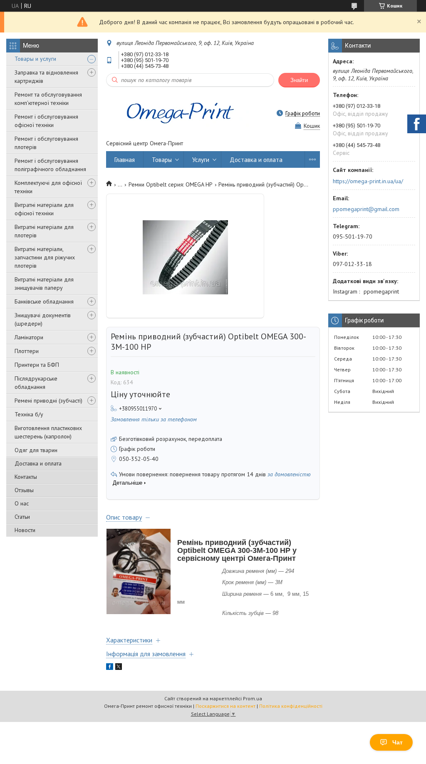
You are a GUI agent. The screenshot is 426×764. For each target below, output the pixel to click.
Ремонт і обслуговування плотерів (46, 143)
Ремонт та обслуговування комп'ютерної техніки (48, 99)
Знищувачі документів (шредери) (43, 319)
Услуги (200, 160)
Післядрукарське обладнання (36, 383)
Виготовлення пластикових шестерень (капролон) (48, 432)
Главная (124, 160)
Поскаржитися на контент (225, 706)
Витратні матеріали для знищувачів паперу (44, 283)
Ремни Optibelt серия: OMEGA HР (171, 184)
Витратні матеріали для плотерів (44, 231)
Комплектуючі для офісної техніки (48, 187)
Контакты (26, 476)
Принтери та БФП (37, 364)
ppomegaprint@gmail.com (366, 209)
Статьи (22, 516)
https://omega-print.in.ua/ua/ (368, 181)
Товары (162, 160)
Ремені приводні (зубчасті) (48, 400)
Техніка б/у (29, 414)
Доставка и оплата (38, 463)
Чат (397, 742)
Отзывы (24, 490)
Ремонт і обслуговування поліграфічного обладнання (50, 165)
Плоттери (27, 351)
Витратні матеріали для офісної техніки (44, 209)
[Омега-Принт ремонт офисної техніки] (179, 113)
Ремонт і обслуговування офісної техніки (46, 121)
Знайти (299, 80)
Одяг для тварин (36, 450)
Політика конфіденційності (290, 706)
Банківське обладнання (44, 301)
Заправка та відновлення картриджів (46, 77)
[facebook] (109, 668)
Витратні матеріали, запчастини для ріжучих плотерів (45, 257)
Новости (25, 530)
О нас (22, 503)
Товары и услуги (35, 58)
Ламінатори (29, 337)
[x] (118, 668)
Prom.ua (252, 698)
